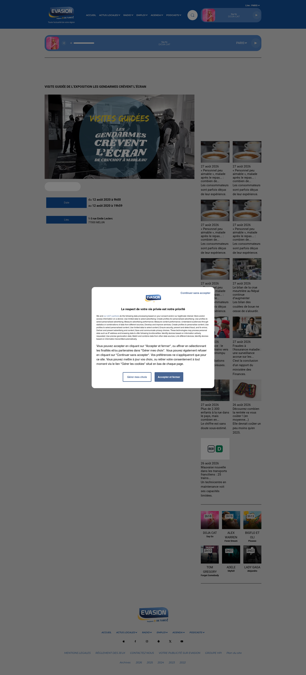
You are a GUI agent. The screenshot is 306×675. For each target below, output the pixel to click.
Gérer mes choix (137, 377)
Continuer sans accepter (195, 293)
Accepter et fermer (169, 377)
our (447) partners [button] (111, 315)
